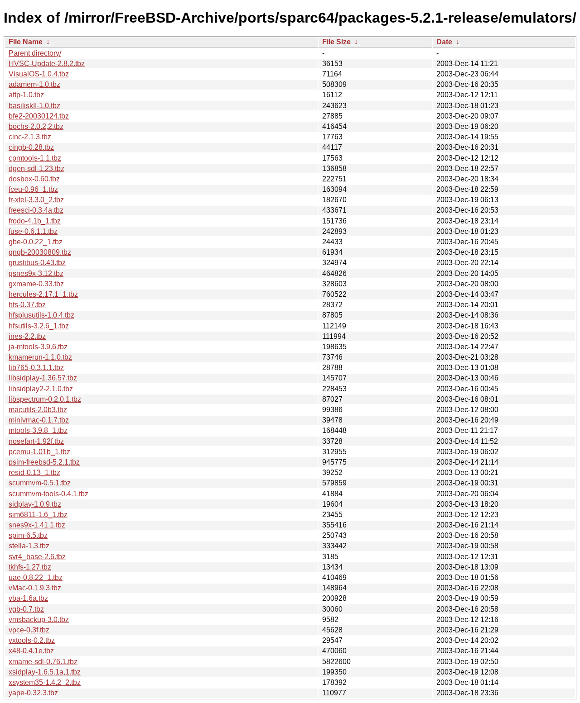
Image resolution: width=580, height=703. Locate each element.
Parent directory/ (35, 53)
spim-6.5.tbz (28, 535)
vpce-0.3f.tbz (29, 630)
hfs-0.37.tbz (27, 305)
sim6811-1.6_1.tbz (38, 514)
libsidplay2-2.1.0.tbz (41, 389)
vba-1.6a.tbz (28, 598)
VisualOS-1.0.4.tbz (39, 74)
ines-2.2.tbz (27, 336)
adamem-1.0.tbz (34, 84)
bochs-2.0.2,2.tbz (36, 126)
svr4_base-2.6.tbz (37, 556)
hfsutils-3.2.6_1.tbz (39, 326)
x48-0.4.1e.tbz (31, 651)
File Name (26, 42)
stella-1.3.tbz (29, 546)
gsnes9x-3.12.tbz (36, 273)
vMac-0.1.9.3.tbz (35, 588)
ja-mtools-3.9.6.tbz (38, 347)
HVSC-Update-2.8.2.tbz (47, 63)
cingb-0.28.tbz (31, 147)
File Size (336, 42)
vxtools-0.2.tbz (32, 640)
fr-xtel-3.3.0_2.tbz (36, 200)
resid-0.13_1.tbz (34, 472)
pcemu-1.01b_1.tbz (39, 452)
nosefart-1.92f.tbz (36, 441)
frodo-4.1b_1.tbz (35, 221)
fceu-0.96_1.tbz (33, 189)
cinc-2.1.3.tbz (30, 137)
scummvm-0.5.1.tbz (40, 483)
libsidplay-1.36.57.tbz (43, 378)
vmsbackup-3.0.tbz (39, 619)
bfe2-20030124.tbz (39, 116)
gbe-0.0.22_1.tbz (36, 242)
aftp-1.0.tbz (26, 95)
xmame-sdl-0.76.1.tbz (43, 661)
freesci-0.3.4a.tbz (36, 210)
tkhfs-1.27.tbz (30, 567)
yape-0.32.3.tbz (33, 693)
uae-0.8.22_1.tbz (36, 577)
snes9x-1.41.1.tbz (37, 525)
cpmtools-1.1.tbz (35, 158)
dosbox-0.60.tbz (34, 179)
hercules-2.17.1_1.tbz (43, 294)
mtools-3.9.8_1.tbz (38, 430)
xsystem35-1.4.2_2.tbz (45, 682)
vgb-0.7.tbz (26, 609)
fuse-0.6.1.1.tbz (33, 231)
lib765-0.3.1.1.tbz (36, 367)
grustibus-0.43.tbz (37, 262)
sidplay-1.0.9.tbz (35, 504)
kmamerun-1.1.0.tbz (40, 357)
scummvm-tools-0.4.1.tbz (48, 494)
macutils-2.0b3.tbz (38, 409)
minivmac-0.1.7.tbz (39, 420)
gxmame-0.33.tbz (36, 284)
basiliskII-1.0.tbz (34, 105)
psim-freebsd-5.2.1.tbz (44, 462)
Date (444, 42)
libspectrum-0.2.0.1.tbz (45, 399)
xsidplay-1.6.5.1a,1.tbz (45, 672)
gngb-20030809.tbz (40, 252)
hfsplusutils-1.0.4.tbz (41, 315)
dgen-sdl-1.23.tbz (36, 168)
